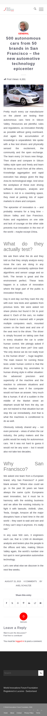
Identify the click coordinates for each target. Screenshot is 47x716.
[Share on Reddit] (35, 603)
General (23, 33)
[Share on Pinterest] (23, 603)
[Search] (33, 9)
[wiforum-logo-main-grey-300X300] (20, 9)
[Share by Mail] (40, 603)
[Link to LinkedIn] (41, 710)
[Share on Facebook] (6, 603)
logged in (20, 641)
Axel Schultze (23, 586)
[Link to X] (30, 710)
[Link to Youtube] (38, 710)
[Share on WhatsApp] (18, 603)
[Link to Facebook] (34, 710)
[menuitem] (33, 9)
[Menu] (39, 9)
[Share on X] (12, 603)
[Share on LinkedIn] (29, 603)
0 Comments (30, 581)
